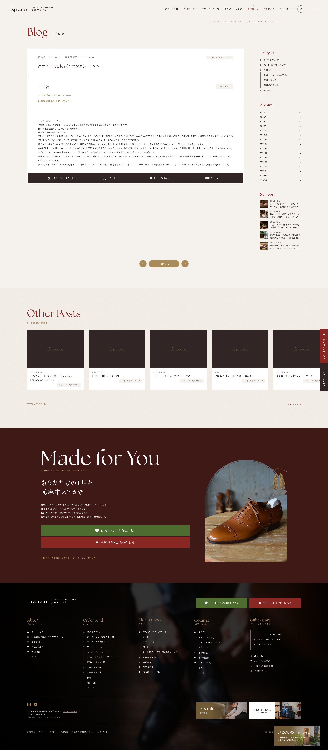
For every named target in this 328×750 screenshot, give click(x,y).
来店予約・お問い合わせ (117, 542)
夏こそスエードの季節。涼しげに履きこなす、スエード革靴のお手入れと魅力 (285, 238)
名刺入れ (91, 683)
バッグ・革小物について (234, 22)
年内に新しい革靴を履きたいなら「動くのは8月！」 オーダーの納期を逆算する (285, 217)
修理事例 (147, 662)
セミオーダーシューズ (97, 652)
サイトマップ (103, 732)
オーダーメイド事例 (96, 642)
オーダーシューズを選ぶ (84, 558)
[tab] (288, 404)
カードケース (93, 688)
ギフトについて (324, 379)
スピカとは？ (37, 632)
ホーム (205, 22)
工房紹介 (35, 642)
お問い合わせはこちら (324, 348)
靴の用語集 (203, 658)
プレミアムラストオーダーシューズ (103, 657)
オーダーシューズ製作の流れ (100, 637)
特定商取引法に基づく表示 (82, 732)
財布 (89, 678)
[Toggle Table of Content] (224, 86)
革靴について (270, 70)
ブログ (216, 22)
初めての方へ (93, 632)
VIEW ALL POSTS (37, 404)
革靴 (200, 668)
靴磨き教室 (148, 667)
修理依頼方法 (149, 657)
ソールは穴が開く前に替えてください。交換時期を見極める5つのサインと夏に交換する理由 (285, 207)
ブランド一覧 (204, 663)
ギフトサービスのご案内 (269, 640)
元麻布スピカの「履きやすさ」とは (47, 637)
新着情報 (31, 732)
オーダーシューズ (95, 647)
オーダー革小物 (94, 672)
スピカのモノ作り (272, 60)
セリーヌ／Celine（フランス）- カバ (110, 376)
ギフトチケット (264, 644)
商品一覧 (258, 656)
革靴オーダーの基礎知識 (276, 75)
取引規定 (64, 732)
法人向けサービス (151, 672)
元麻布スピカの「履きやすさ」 (55, 558)
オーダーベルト (94, 668)
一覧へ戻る (164, 264)
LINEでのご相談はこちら (118, 530)
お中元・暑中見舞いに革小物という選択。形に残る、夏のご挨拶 (300, 378)
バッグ (146, 647)
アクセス (35, 656)
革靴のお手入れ (271, 85)
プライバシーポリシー (48, 732)
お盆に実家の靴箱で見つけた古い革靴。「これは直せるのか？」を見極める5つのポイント (285, 227)
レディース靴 (149, 642)
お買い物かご (261, 671)
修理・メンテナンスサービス (156, 632)
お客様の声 (203, 653)
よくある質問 (37, 647)
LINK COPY (210, 178)
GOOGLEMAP (70, 711)
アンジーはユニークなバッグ (56, 95)
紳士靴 (146, 637)
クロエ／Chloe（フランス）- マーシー (234, 376)
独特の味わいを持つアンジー (57, 101)
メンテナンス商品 (262, 661)
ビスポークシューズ (96, 662)
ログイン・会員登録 (264, 666)
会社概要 (35, 652)
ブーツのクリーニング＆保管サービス (160, 652)
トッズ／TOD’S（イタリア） (44, 376)
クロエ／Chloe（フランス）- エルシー (173, 376)
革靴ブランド (270, 80)
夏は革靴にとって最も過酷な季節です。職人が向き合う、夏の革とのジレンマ (285, 248)
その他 (267, 91)
